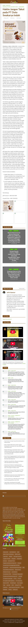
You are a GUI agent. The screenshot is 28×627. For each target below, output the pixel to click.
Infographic (19, 558)
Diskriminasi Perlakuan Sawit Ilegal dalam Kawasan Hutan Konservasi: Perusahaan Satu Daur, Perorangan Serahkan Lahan (14, 466)
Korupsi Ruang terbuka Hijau (15, 567)
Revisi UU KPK (6, 583)
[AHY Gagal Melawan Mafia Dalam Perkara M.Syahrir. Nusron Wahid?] (5, 400)
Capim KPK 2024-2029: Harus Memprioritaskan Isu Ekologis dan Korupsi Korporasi (16, 434)
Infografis (13, 558)
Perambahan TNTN (7, 574)
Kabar (4, 5)
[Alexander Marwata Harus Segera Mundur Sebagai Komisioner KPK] (5, 411)
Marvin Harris (17, 569)
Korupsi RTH (5, 567)
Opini (16, 249)
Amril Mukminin (13, 552)
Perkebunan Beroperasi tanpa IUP (10, 576)
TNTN (22, 587)
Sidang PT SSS (18, 585)
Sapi (4, 585)
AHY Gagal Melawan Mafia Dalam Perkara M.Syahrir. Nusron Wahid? (16, 401)
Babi (18, 552)
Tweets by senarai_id (7, 319)
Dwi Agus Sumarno (17, 556)
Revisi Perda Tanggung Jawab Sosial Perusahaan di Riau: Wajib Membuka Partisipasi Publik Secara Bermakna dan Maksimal (14, 457)
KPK (23, 567)
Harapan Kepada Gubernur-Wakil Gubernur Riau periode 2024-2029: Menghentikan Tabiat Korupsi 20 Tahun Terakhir (14, 256)
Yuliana (10, 589)
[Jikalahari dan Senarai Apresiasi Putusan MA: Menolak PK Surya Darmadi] (5, 416)
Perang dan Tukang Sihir (17, 574)
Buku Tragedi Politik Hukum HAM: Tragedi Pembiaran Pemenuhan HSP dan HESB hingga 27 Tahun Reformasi (14, 446)
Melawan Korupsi (6, 571)
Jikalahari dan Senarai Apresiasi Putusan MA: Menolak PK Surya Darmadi (16, 419)
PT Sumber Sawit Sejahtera (8, 580)
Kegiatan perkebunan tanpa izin (9, 563)
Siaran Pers (21, 6)
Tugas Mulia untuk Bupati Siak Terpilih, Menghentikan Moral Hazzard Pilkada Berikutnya (14, 483)
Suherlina (5, 587)
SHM (13, 585)
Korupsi (12, 415)
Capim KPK (5, 556)
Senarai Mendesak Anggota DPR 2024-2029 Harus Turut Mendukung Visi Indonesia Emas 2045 (16, 407)
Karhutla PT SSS (11, 560)
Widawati (5, 589)
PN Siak (20, 576)
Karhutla (8, 5)
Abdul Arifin (5, 552)
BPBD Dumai (17, 554)
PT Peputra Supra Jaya (7, 578)
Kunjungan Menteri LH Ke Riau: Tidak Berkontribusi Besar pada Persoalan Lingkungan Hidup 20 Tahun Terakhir (14, 274)
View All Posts (21, 288)
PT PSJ (15, 578)
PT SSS (19, 578)
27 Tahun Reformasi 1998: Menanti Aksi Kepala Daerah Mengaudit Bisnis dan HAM (14, 479)
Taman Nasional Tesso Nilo (14, 587)
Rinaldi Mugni (13, 583)
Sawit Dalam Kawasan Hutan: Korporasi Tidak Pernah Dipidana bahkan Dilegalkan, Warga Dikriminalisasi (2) (13, 471)
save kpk (8, 585)
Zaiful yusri (15, 589)
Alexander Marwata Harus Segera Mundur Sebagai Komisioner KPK (16, 413)
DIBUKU (10, 556)
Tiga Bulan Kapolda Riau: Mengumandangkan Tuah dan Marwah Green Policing (13, 462)
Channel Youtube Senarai (15, 607)
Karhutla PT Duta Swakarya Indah (10, 6)
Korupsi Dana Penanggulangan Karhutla (11, 565)
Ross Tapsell (19, 583)
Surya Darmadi (11, 416)
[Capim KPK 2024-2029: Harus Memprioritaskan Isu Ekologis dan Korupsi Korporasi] (5, 432)
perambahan (14, 571)
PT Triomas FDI (19, 580)
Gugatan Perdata (6, 558)
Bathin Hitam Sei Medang (8, 554)
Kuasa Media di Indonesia (8, 569)
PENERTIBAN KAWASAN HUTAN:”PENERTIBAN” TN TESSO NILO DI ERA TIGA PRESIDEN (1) (14, 475)
